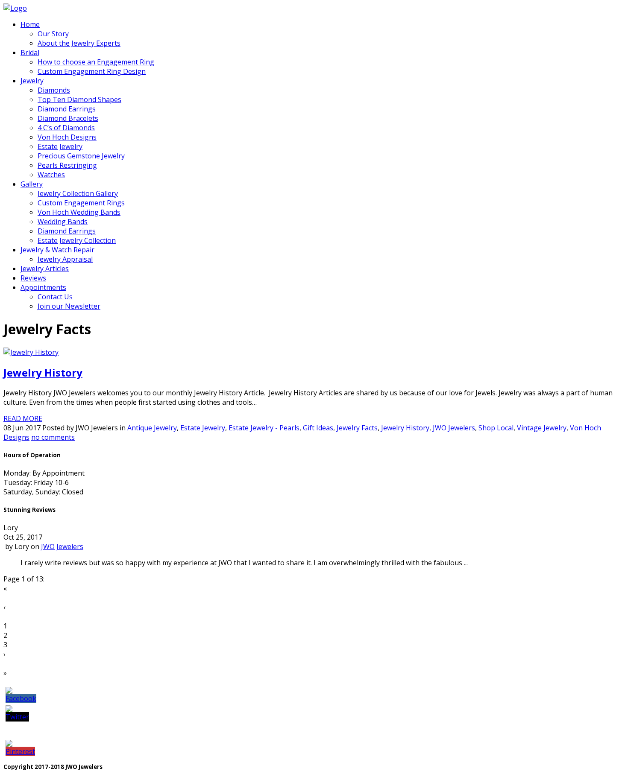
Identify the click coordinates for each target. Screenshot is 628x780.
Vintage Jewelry (541, 427)
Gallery (32, 184)
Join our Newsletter (69, 306)
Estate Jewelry (60, 146)
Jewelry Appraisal (65, 259)
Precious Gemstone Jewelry (81, 156)
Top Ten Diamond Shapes (79, 99)
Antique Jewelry (152, 427)
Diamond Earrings (67, 109)
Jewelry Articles (45, 268)
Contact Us (55, 296)
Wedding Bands (63, 221)
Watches (51, 174)
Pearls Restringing (67, 165)
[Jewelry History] (31, 352)
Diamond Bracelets (68, 118)
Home (30, 24)
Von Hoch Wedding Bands (79, 212)
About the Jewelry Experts (79, 43)
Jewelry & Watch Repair (57, 249)
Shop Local (496, 427)
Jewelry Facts (357, 427)
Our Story (53, 33)
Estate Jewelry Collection (77, 240)
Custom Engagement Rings (81, 202)
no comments (53, 437)
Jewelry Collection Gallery (78, 193)
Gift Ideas (318, 427)
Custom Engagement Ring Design (92, 71)
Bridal (30, 52)
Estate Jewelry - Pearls (264, 427)
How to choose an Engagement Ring (96, 62)
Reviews (33, 278)
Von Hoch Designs (67, 137)
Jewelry (32, 80)
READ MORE (22, 418)
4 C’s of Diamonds (66, 127)
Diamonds (54, 90)
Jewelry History (42, 372)
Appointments (43, 287)
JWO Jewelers (454, 427)
